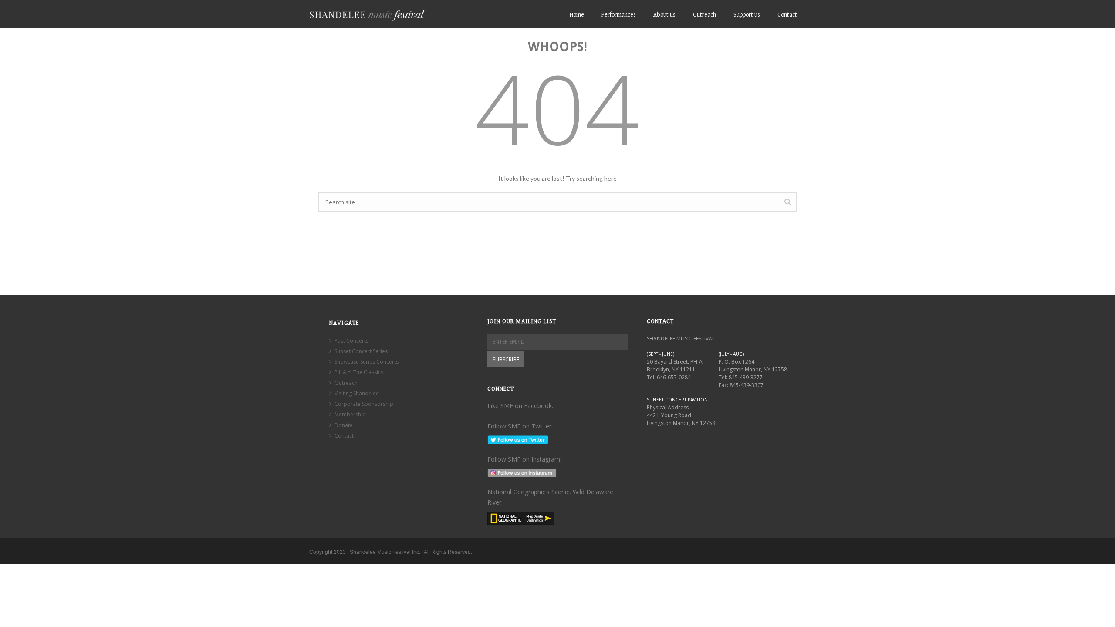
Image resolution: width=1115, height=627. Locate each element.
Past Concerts (351, 340)
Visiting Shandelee (356, 393)
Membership (350, 414)
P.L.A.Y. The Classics (358, 372)
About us (664, 14)
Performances (618, 14)
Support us (746, 14)
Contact (787, 14)
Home (577, 14)
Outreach (704, 14)
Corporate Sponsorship (363, 404)
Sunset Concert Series (361, 351)
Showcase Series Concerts (366, 361)
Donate (343, 425)
